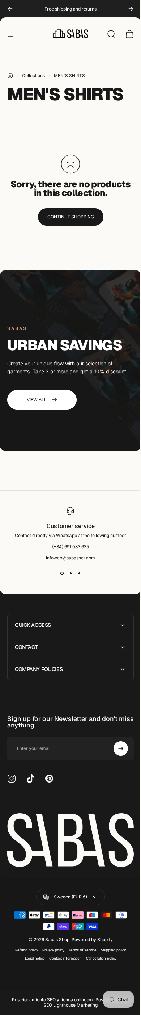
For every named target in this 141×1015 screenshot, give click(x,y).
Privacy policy (51, 948)
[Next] (131, 8)
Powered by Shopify (89, 937)
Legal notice (32, 956)
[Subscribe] (115, 748)
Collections (33, 75)
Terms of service (80, 948)
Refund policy (24, 948)
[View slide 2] (70, 573)
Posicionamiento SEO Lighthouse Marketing (84, 1000)
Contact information (62, 956)
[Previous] (10, 8)
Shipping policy (110, 948)
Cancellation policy (98, 956)
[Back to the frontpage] (10, 75)
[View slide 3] (79, 573)
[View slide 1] (61, 573)
